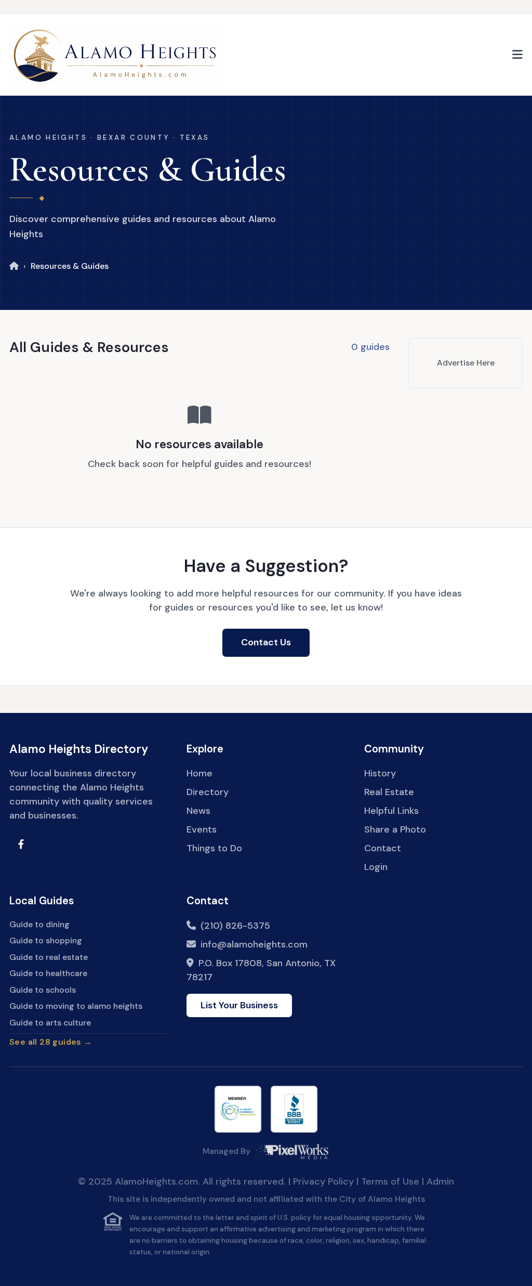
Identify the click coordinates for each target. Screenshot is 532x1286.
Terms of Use (390, 1181)
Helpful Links (391, 810)
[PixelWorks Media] (292, 1151)
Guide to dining (39, 924)
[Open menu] (517, 54)
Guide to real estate (48, 957)
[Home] (14, 266)
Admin (440, 1181)
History (380, 773)
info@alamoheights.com (254, 944)
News (198, 810)
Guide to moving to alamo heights (75, 1006)
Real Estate (389, 792)
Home (199, 773)
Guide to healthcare (48, 973)
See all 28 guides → (50, 1041)
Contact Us (266, 642)
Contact (382, 848)
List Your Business (239, 1005)
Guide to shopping (45, 940)
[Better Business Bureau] (294, 1109)
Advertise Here (466, 362)
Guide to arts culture (50, 1022)
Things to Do (214, 848)
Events (202, 829)
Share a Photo (395, 829)
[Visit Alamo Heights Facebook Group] (21, 843)
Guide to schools (42, 989)
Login (376, 867)
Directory (208, 792)
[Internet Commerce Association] (238, 1109)
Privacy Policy (323, 1181)
